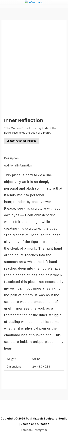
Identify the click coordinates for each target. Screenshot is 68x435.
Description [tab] (11, 158)
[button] (34, 6)
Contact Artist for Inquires (21, 140)
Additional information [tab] (18, 165)
